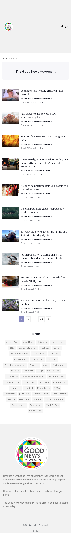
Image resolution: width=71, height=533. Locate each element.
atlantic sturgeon (27, 348)
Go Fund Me (53, 371)
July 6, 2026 (27, 266)
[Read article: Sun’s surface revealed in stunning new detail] (10, 141)
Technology (36, 405)
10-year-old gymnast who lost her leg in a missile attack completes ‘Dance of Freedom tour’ (44, 163)
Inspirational (59, 382)
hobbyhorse (29, 382)
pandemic (24, 394)
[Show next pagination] (48, 319)
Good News (12, 377)
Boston (57, 348)
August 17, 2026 (29, 125)
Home (5, 58)
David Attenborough (15, 365)
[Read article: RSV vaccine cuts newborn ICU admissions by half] (10, 118)
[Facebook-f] (62, 26)
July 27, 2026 (27, 197)
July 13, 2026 (27, 243)
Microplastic (43, 388)
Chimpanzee (39, 354)
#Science (42, 342)
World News (35, 411)
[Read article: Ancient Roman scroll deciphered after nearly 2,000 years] (10, 282)
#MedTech (28, 342)
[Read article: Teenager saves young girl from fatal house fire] (10, 95)
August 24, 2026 (29, 102)
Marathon (15, 388)
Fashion (15, 371)
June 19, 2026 (28, 312)
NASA (57, 388)
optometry (9, 394)
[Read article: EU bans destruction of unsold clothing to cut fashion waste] (10, 190)
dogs (45, 365)
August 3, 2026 (29, 174)
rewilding (24, 399)
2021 (12, 348)
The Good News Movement (37, 98)
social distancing (54, 399)
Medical (29, 388)
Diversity (34, 365)
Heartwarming (12, 382)
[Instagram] (66, 26)
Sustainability (19, 405)
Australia (45, 348)
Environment (59, 365)
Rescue (11, 399)
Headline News (56, 377)
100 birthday (58, 342)
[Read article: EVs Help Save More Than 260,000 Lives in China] (10, 305)
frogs (40, 371)
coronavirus (38, 359)
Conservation (20, 359)
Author (14, 58)
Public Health (59, 394)
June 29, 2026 (28, 289)
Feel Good (28, 371)
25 (41, 319)
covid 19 (52, 359)
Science (37, 399)
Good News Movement (33, 377)
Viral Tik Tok (52, 405)
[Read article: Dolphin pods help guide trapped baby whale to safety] (10, 213)
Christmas (55, 354)
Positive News (41, 394)
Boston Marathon (19, 354)
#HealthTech (12, 342)
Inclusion (44, 382)
